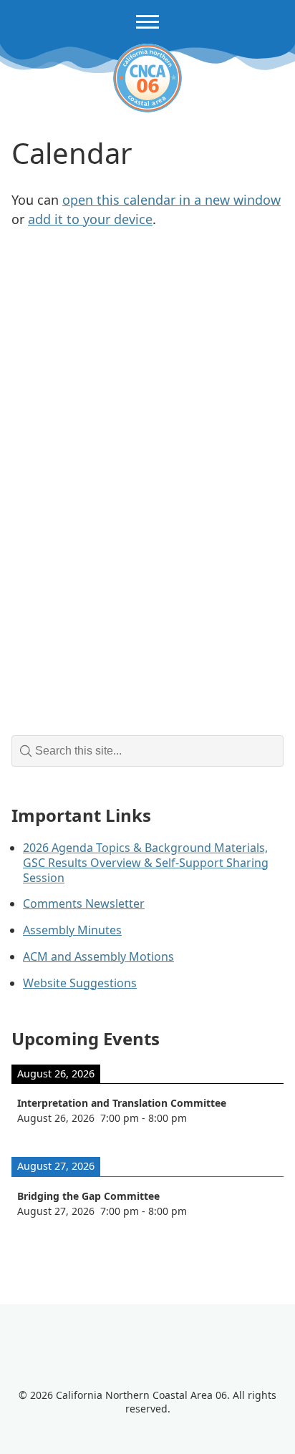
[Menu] (147, 21)
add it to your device (90, 219)
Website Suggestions (80, 983)
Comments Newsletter (84, 903)
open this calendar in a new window (171, 199)
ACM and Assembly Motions (98, 956)
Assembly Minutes (72, 930)
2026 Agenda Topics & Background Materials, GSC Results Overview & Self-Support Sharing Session (146, 863)
